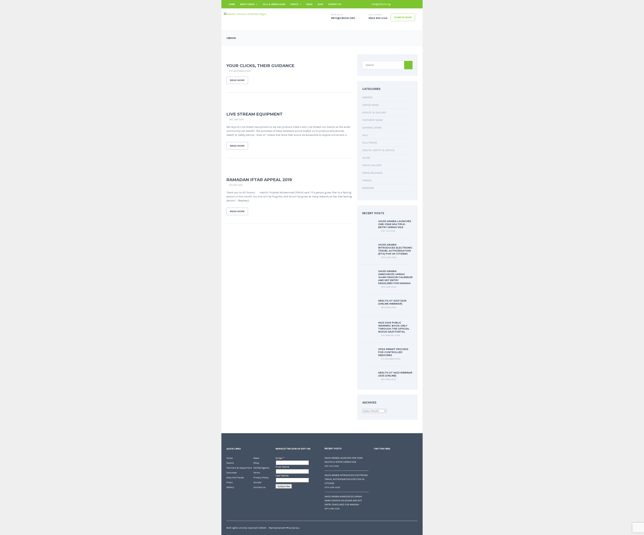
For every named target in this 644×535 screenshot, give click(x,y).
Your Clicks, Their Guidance (260, 65)
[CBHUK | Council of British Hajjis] (245, 13)
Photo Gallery (372, 165)
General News (372, 127)
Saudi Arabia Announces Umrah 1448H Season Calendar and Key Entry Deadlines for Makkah (395, 277)
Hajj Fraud (369, 142)
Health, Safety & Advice (378, 150)
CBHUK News (370, 104)
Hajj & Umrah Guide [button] (274, 4)
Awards (367, 97)
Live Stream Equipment (254, 114)
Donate (257, 482)
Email (280, 458)
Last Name (282, 475)
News (309, 4)
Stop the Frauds (235, 477)
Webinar (368, 188)
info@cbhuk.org (380, 4)
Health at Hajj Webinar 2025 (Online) (395, 374)
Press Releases (372, 172)
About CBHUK (247, 4)
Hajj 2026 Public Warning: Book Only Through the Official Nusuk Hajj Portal (394, 327)
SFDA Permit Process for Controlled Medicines (393, 352)
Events (294, 4)
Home (232, 4)
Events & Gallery (374, 112)
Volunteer (231, 472)
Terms (256, 472)
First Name (282, 466)
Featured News (372, 120)
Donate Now (403, 17)
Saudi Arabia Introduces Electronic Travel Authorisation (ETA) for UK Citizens (395, 249)
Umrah (366, 180)
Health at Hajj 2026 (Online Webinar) (392, 302)
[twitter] (399, 4)
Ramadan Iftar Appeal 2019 (259, 179)
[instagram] (415, 4)
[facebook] (394, 4)
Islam (366, 157)
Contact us (334, 4)
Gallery (230, 487)
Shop (320, 4)
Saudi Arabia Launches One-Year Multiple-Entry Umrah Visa (394, 224)
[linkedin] (405, 4)
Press (229, 482)
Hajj (365, 135)
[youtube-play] (410, 4)
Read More (237, 80)
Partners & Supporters (239, 467)
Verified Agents (261, 467)
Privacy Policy (261, 477)
